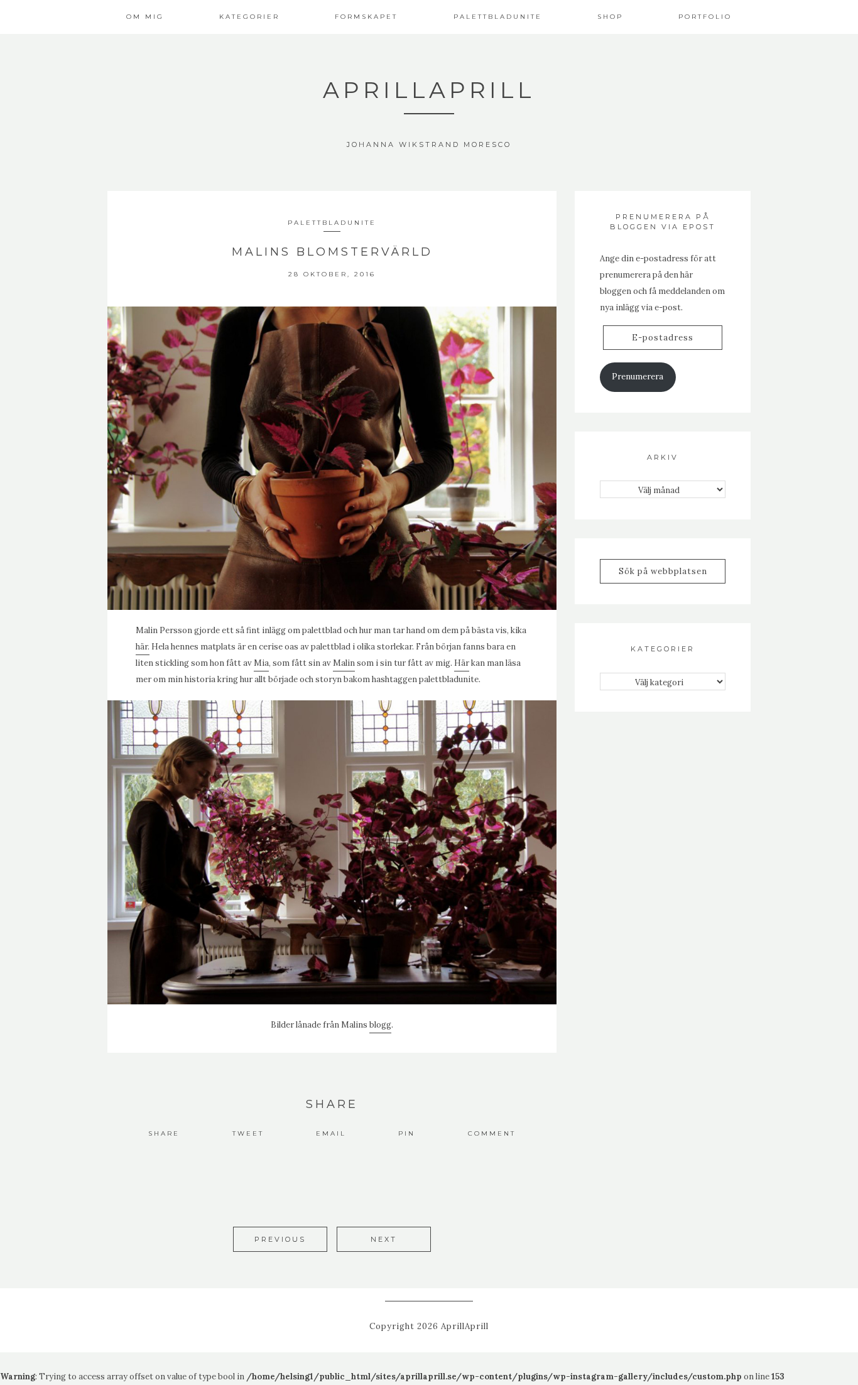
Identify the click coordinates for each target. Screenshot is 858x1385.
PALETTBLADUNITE (332, 223)
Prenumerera (637, 376)
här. (142, 646)
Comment (492, 1133)
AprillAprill (429, 90)
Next (384, 1239)
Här (461, 663)
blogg (380, 1024)
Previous (280, 1239)
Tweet (248, 1133)
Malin (344, 663)
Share (164, 1133)
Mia (261, 663)
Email (331, 1133)
